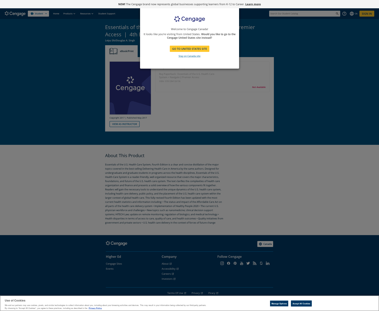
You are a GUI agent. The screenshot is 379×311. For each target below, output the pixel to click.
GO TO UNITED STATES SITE (189, 49)
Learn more (253, 4)
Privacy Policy (95, 308)
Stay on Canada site (189, 56)
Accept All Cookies (301, 303)
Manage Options (279, 303)
